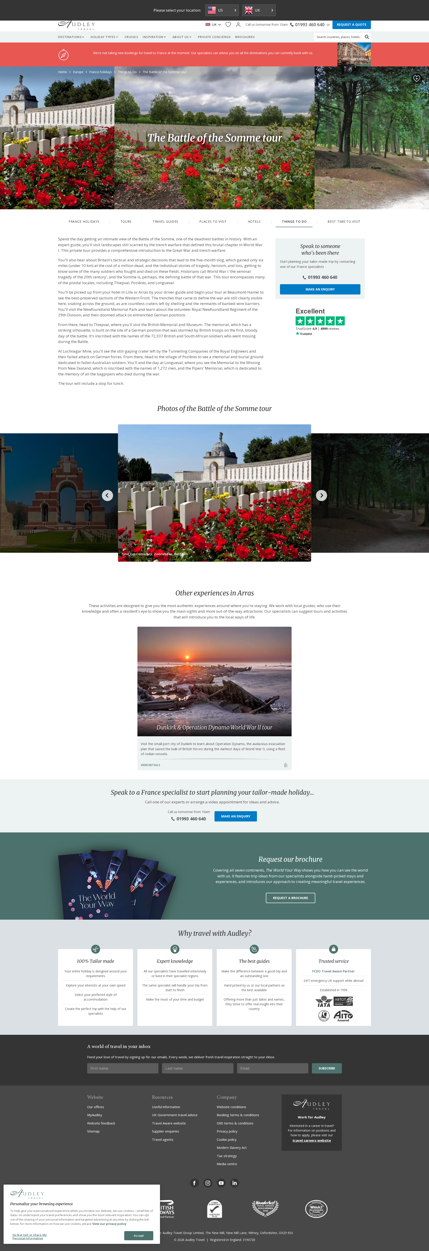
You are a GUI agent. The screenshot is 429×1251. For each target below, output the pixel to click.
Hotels (254, 221)
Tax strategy (227, 1156)
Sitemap (93, 1131)
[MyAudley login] (238, 25)
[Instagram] (207, 1183)
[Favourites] (228, 25)
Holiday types (103, 37)
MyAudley (94, 1115)
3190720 (249, 1240)
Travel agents (162, 1139)
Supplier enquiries (165, 1131)
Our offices (95, 1107)
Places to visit (213, 221)
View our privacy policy (109, 1224)
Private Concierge (214, 37)
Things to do (294, 221)
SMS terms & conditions (235, 1123)
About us (180, 37)
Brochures (245, 37)
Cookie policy (227, 1139)
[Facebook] (194, 1183)
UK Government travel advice (175, 1115)
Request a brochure (290, 898)
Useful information (166, 1107)
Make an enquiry (320, 289)
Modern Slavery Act (232, 1147)
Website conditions (231, 1107)
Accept (139, 1236)
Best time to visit (344, 221)
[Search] (367, 37)
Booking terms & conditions (238, 1115)
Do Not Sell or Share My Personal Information (30, 1236)
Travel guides (165, 221)
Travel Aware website (169, 1123)
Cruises (132, 37)
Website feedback (101, 1123)
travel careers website (311, 1140)
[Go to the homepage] (76, 24)
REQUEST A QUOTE (351, 24)
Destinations (70, 37)
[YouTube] (221, 1183)
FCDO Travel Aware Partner (333, 971)
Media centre (227, 1164)
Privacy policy (227, 1131)
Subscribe (327, 1068)
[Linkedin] (234, 1183)
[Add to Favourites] (416, 78)
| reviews (317, 329)
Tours (126, 221)
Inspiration (153, 37)
